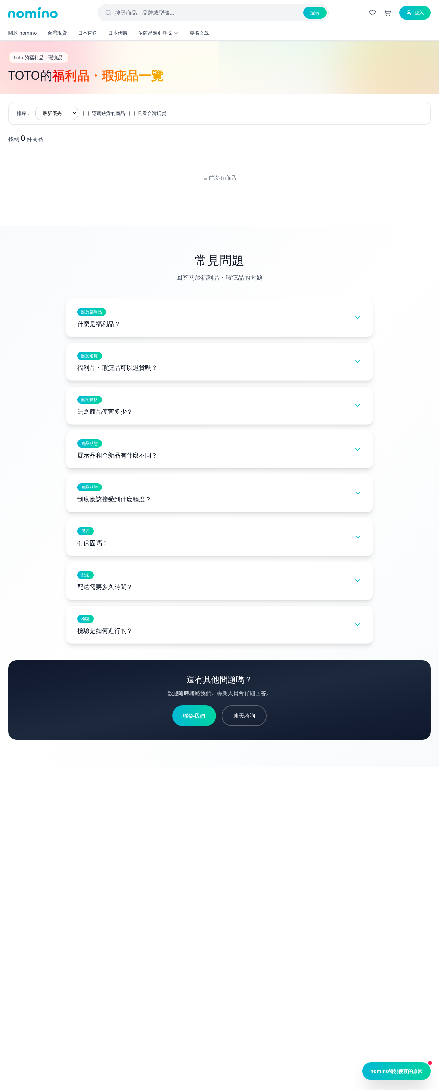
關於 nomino (22, 32)
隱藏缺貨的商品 (108, 113)
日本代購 (117, 32)
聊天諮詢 (244, 715)
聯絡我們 (194, 715)
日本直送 (87, 32)
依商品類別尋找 (155, 32)
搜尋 (315, 12)
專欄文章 (199, 32)
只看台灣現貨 (152, 113)
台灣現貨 (57, 32)
